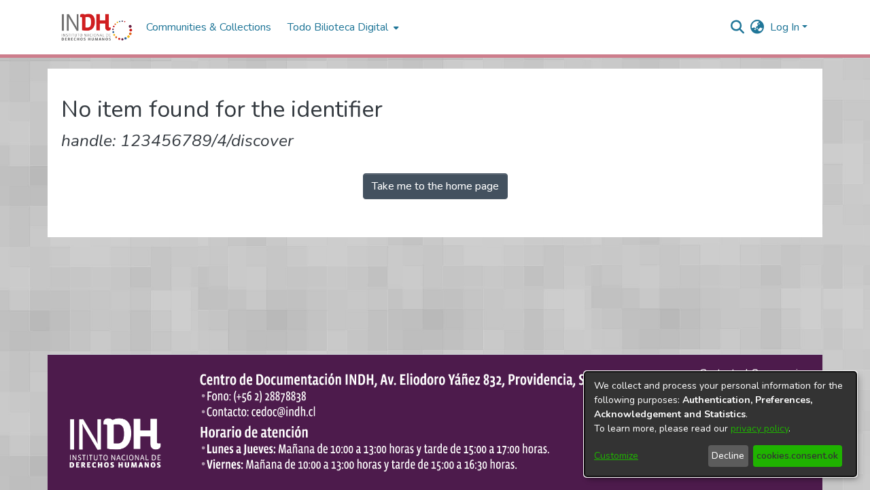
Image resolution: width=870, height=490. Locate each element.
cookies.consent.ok (797, 455)
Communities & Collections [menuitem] (208, 27)
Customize (616, 455)
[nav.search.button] (737, 27)
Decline (728, 455)
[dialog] (720, 424)
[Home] (97, 27)
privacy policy (759, 428)
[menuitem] (757, 27)
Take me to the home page (435, 186)
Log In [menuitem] (784, 27)
